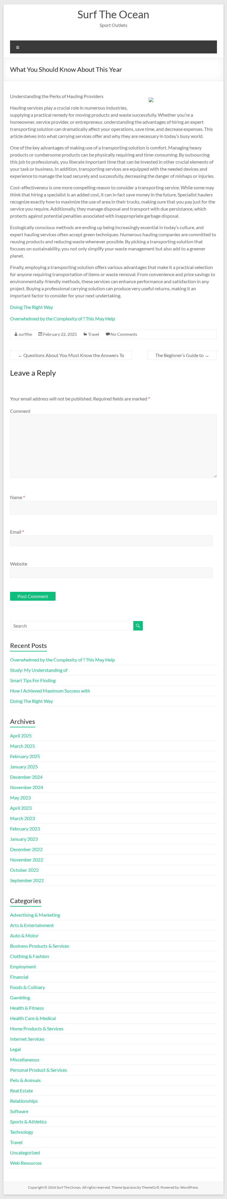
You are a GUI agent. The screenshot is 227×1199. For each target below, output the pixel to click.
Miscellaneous (24, 1059)
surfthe (25, 334)
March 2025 (22, 746)
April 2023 (21, 808)
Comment (20, 411)
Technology (21, 1132)
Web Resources (26, 1163)
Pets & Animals (25, 1080)
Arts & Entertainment (32, 925)
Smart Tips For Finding (33, 680)
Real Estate (21, 1090)
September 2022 (27, 880)
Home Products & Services (37, 1028)
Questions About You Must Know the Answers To (71, 355)
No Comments (124, 334)
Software (19, 1111)
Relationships (24, 1101)
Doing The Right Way (31, 307)
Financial (19, 977)
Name (17, 497)
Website (18, 563)
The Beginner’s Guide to (182, 355)
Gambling (20, 997)
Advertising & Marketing (35, 915)
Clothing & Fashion (29, 956)
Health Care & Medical (33, 1018)
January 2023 (24, 839)
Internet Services (27, 1039)
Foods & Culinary (27, 987)
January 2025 (24, 766)
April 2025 (21, 735)
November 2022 (26, 859)
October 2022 (24, 870)
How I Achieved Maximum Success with (50, 690)
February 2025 (25, 756)
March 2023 (22, 818)
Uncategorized (25, 1152)
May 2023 (20, 797)
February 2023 (25, 828)
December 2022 (26, 849)
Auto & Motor (24, 935)
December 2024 (26, 777)
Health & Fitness (27, 1008)
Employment (23, 966)
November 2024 (26, 787)
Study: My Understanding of (38, 670)
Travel (93, 334)
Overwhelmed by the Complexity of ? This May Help (62, 318)
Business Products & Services (39, 946)
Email (17, 532)
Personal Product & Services (38, 1070)
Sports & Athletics (28, 1121)
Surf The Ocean (113, 14)
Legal (15, 1049)
